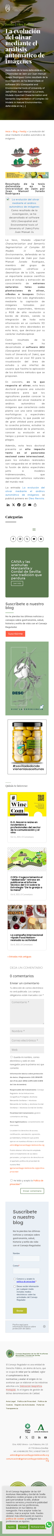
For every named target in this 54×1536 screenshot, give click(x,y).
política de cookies (15, 1518)
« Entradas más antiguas (19, 956)
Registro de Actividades (25, 1405)
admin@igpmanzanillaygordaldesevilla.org (27, 1145)
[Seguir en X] (27, 539)
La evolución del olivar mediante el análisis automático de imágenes (25, 491)
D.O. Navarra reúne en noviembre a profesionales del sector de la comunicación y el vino (25, 827)
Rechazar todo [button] (37, 1526)
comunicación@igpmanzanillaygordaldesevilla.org (27, 1459)
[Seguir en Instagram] (20, 539)
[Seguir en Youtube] (34, 539)
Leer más (17, 583)
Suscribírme (15, 633)
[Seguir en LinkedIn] (41, 539)
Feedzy (23, 131)
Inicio (7, 131)
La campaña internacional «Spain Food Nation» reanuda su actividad (26, 937)
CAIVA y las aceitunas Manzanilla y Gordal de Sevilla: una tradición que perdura (26, 569)
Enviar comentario (32, 1190)
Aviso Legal (11, 1401)
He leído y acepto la (26, 1182)
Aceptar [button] (23, 1526)
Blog (15, 131)
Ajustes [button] (11, 1526)
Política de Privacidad (26, 1401)
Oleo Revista (36, 498)
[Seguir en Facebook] (13, 539)
